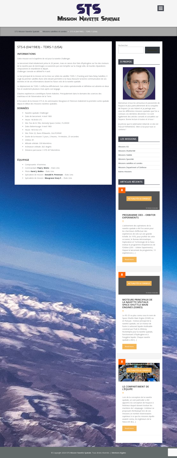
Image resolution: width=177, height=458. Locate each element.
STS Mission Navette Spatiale (27, 31)
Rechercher (123, 45)
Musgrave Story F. (53, 178)
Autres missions (125, 171)
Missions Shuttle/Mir (126, 151)
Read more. (129, 259)
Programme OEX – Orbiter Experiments (138, 216)
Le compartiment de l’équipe (135, 388)
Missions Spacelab (126, 159)
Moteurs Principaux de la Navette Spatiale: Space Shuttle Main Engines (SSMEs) (137, 303)
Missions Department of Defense (132, 167)
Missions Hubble (125, 155)
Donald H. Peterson (54, 174)
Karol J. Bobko (37, 171)
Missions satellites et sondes (55, 31)
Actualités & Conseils (139, 198)
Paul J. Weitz (43, 168)
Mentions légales (119, 453)
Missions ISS (123, 146)
